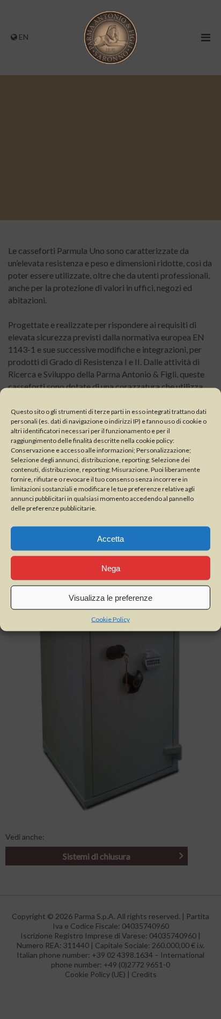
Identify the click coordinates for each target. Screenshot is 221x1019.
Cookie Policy (110, 619)
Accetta (110, 538)
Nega (110, 567)
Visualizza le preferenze (110, 597)
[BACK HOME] (110, 61)
